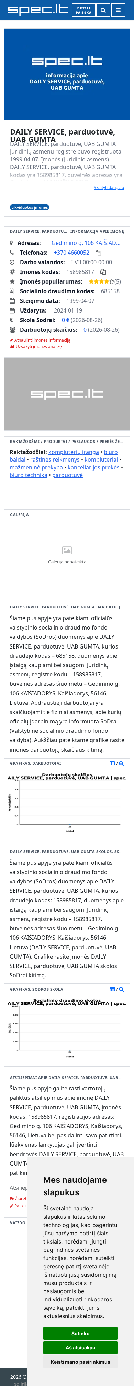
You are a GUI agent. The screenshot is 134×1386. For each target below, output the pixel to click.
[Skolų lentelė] (112, 989)
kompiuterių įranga (73, 452)
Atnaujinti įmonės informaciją (42, 340)
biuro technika (28, 475)
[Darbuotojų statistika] (121, 763)
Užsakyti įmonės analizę (39, 346)
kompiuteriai (101, 459)
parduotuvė (67, 475)
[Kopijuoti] (98, 252)
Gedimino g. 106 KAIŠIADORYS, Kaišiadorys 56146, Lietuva (88, 243)
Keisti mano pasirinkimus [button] (80, 1362)
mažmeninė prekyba (36, 467)
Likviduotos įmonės (29, 207)
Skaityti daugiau (109, 187)
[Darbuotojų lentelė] (112, 763)
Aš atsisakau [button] (81, 1347)
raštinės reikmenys (55, 459)
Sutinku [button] (80, 1333)
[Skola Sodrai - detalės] (121, 989)
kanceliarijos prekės (94, 467)
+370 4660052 (71, 252)
